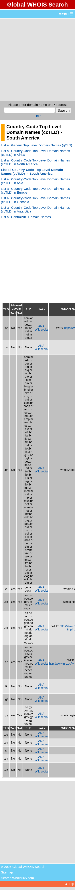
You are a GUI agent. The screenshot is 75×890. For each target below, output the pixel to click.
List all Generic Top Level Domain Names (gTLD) (36, 145)
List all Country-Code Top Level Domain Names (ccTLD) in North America (35, 162)
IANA (41, 326)
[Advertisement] (37, 59)
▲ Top (69, 884)
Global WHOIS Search (37, 4)
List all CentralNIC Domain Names (26, 217)
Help (38, 116)
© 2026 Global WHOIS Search (23, 867)
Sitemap (7, 872)
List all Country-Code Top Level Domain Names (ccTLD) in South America (32, 171)
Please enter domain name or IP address (37, 105)
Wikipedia (41, 329)
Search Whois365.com (17, 878)
